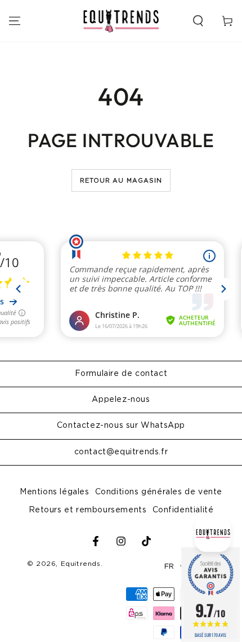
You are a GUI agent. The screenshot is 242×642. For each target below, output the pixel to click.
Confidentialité (183, 510)
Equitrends (81, 563)
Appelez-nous (121, 400)
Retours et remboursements (88, 510)
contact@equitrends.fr (121, 452)
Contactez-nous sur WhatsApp (121, 426)
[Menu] (14, 20)
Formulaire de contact (121, 374)
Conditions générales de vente (158, 492)
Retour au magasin (121, 181)
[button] (198, 20)
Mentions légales (54, 492)
